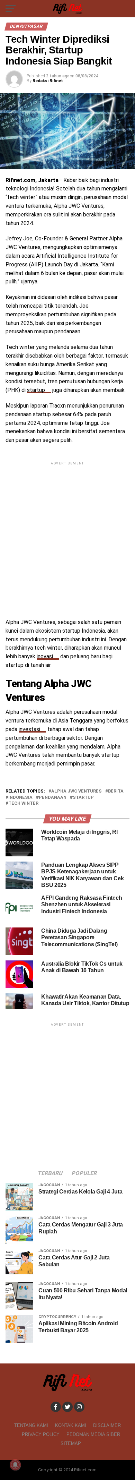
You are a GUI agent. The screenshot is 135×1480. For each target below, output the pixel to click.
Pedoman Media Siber (93, 1434)
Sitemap (71, 1443)
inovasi (45, 656)
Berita (116, 791)
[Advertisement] (67, 534)
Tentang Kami (31, 1425)
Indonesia (20, 797)
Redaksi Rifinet (48, 80)
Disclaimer (107, 1425)
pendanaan (52, 797)
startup (36, 390)
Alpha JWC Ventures (76, 791)
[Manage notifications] (15, 1464)
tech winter (23, 803)
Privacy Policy (41, 1434)
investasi (29, 729)
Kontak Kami (70, 1425)
